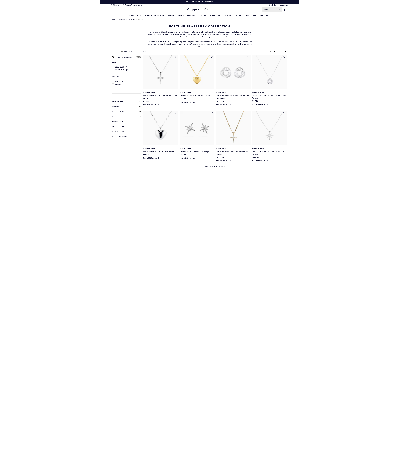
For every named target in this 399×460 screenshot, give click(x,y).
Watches (171, 15)
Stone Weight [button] (117, 106)
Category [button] (115, 76)
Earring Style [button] (117, 121)
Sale (247, 15)
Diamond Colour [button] (118, 111)
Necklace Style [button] (118, 126)
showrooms (117, 5)
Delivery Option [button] (118, 131)
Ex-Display (238, 15)
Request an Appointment (133, 5)
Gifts (254, 15)
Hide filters (128, 51)
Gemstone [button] (116, 96)
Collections (131, 19)
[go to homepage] (199, 10)
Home (114, 19)
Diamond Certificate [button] (119, 136)
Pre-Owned (227, 15)
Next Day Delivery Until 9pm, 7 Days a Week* (199, 1)
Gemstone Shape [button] (118, 101)
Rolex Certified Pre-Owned (154, 15)
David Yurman (214, 15)
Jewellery (180, 15)
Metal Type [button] (116, 91)
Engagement (191, 15)
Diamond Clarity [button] (118, 116)
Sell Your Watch (264, 15)
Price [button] (114, 62)
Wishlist (273, 5)
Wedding (203, 15)
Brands (131, 15)
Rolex (139, 15)
